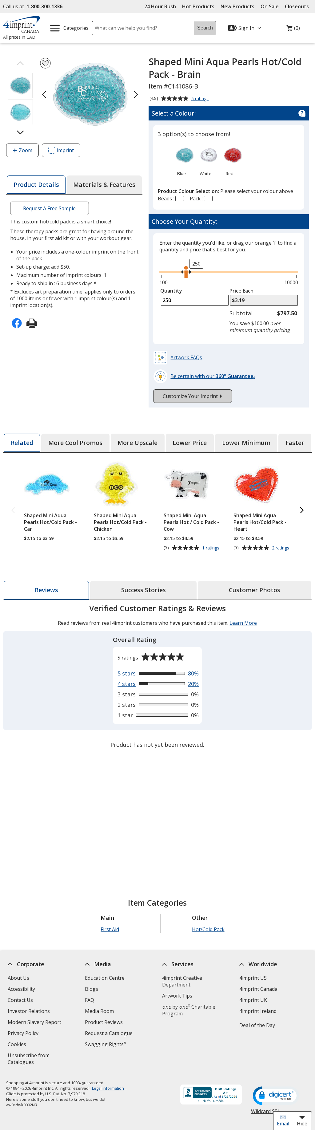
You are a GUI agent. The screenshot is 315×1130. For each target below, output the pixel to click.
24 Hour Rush (160, 6)
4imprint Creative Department (182, 981)
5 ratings (200, 99)
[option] (181, 160)
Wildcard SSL (266, 1113)
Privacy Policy (24, 1034)
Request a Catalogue (109, 1033)
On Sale (270, 6)
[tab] (36, 184)
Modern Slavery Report (35, 1023)
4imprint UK (253, 1000)
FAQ (89, 1000)
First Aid (110, 929)
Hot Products (198, 6)
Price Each (241, 290)
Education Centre (105, 977)
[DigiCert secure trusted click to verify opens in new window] (276, 1096)
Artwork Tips (177, 995)
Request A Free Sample (49, 208)
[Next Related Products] (302, 510)
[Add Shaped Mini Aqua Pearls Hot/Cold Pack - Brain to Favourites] (45, 63)
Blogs (91, 989)
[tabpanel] (157, 677)
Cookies (18, 1045)
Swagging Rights (105, 1044)
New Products (237, 6)
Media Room (99, 1011)
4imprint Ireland (258, 1011)
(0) (293, 29)
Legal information (108, 1088)
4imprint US (253, 977)
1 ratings (211, 548)
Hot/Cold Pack (208, 929)
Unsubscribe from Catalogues (31, 1059)
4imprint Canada (258, 989)
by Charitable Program (188, 1010)
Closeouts (297, 6)
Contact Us (20, 1000)
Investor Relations (29, 1012)
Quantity (171, 290)
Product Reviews (104, 1022)
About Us (18, 977)
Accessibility (21, 989)
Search (205, 27)
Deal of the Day (257, 1025)
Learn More (243, 623)
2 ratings (281, 548)
